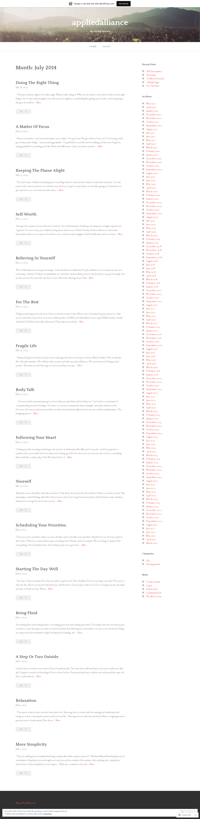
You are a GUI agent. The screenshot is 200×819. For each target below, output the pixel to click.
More (38, 103)
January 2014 (152, 462)
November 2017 (154, 294)
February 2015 (153, 415)
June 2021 (150, 136)
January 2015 (152, 418)
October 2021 (152, 122)
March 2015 (152, 411)
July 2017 (150, 308)
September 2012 (154, 521)
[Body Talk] (26, 422)
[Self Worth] (26, 243)
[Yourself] (26, 510)
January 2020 (152, 198)
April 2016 (151, 363)
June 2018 (150, 268)
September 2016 (154, 345)
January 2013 (152, 506)
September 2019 (154, 213)
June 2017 (150, 312)
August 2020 (152, 173)
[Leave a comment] (21, 111)
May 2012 (151, 535)
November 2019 (154, 206)
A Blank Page (153, 82)
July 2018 (150, 264)
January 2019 (152, 242)
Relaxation (26, 700)
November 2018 (154, 250)
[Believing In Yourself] (26, 286)
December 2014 (153, 422)
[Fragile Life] (26, 374)
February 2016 (153, 371)
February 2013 (153, 502)
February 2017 (153, 327)
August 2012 (152, 524)
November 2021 (154, 118)
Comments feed (153, 592)
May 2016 (151, 360)
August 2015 (152, 393)
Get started (123, 3)
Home (93, 46)
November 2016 (154, 338)
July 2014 (150, 440)
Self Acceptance (154, 71)
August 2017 (152, 305)
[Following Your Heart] (26, 466)
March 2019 (152, 235)
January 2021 (152, 154)
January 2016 (152, 374)
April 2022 (151, 107)
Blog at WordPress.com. (26, 803)
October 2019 (152, 209)
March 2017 (152, 323)
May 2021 (151, 140)
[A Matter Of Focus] (26, 155)
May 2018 (151, 272)
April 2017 (151, 319)
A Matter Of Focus (32, 126)
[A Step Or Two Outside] (26, 685)
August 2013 (152, 480)
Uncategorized (153, 564)
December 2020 (153, 158)
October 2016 (152, 341)
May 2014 (151, 447)
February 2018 (153, 283)
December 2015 (153, 378)
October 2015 (152, 385)
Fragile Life (26, 346)
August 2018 (152, 261)
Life (148, 560)
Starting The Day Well (37, 569)
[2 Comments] (21, 374)
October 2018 (152, 253)
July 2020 (150, 176)
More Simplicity (31, 744)
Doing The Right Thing (37, 82)
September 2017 (154, 301)
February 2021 (153, 151)
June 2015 (150, 400)
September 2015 (154, 389)
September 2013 (154, 477)
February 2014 (153, 458)
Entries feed (151, 589)
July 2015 (150, 396)
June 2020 (150, 180)
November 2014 (154, 426)
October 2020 (152, 165)
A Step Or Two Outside (37, 656)
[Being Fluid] (26, 641)
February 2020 (153, 195)
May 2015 (151, 404)
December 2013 (153, 466)
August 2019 (152, 217)
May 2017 (151, 316)
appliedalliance (100, 22)
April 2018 (151, 275)
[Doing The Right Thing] (26, 111)
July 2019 (150, 220)
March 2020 (152, 191)
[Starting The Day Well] (26, 597)
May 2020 (151, 184)
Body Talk (25, 389)
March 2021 (152, 147)
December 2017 (153, 290)
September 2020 (154, 169)
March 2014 (152, 455)
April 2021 (151, 143)
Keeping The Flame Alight (40, 170)
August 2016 (152, 349)
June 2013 (150, 488)
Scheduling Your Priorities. (41, 525)
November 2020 (154, 162)
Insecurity (151, 75)
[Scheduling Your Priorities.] (26, 554)
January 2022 (152, 111)
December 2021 (153, 114)
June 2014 (150, 444)
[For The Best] (26, 330)
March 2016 (152, 367)
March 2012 (152, 543)
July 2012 (150, 528)
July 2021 (150, 132)
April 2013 (151, 495)
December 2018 (153, 246)
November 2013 (154, 469)
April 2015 (151, 407)
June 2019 (150, 224)
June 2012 (150, 532)
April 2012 (151, 539)
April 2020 (151, 187)
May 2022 (151, 103)
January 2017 (152, 330)
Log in (149, 585)
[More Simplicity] (26, 773)
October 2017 (152, 297)
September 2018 (154, 257)
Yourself (23, 481)
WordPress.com (153, 596)
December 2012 (153, 510)
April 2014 (151, 451)
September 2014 (154, 433)
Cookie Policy (47, 814)
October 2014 (152, 429)
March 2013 (152, 499)
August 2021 (152, 129)
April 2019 (151, 231)
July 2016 (150, 352)
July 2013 (150, 484)
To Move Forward (155, 78)
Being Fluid (26, 613)
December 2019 (153, 202)
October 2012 (152, 517)
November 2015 (154, 382)
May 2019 (151, 228)
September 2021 (154, 125)
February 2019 (153, 239)
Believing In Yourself (35, 258)
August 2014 (152, 437)
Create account (153, 581)
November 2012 (154, 513)
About (107, 46)
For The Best (27, 302)
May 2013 (151, 491)
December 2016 (153, 334)
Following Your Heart (36, 437)
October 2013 (152, 473)
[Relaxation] (26, 729)
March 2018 (152, 279)
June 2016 (150, 356)
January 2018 (152, 286)
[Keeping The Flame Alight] (26, 199)
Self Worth (26, 214)
